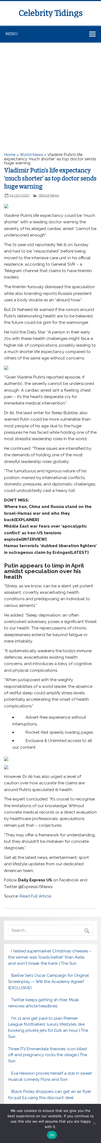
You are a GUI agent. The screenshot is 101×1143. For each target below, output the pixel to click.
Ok (52, 1135)
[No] (94, 1123)
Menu (11, 33)
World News (31, 154)
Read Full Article (35, 896)
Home (9, 154)
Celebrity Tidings (51, 13)
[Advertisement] (50, 96)
